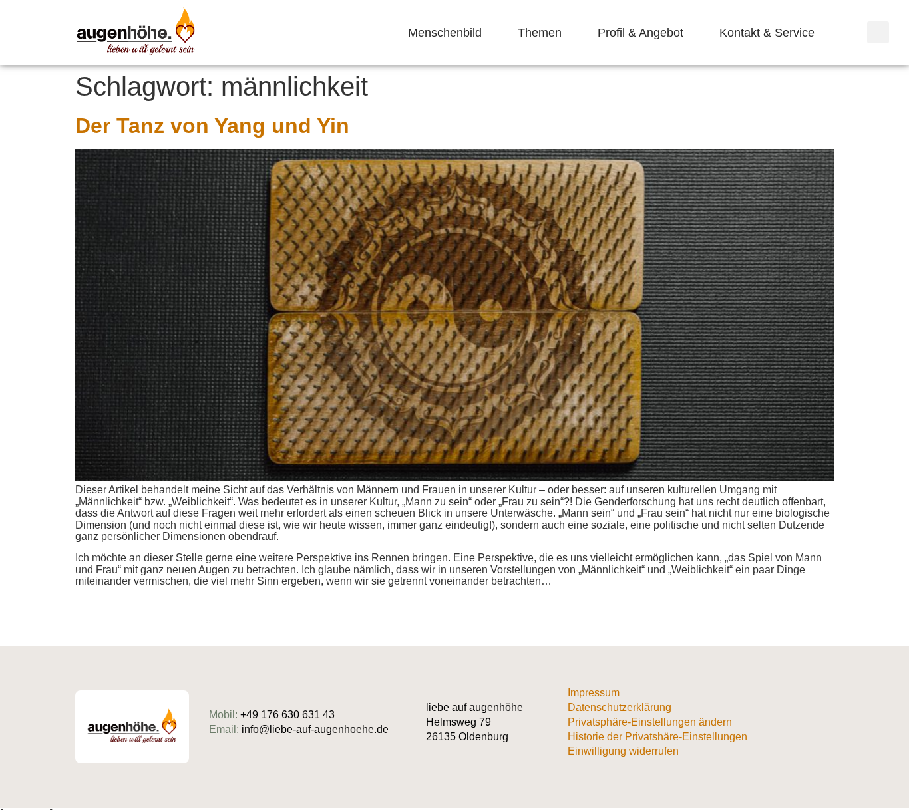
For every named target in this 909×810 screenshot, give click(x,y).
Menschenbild (445, 32)
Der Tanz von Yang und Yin (212, 126)
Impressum (594, 692)
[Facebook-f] (829, 727)
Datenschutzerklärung (619, 707)
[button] (878, 32)
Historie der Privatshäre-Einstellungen (657, 736)
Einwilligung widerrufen (623, 751)
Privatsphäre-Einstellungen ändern (650, 722)
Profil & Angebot (640, 32)
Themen (540, 32)
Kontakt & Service (767, 32)
